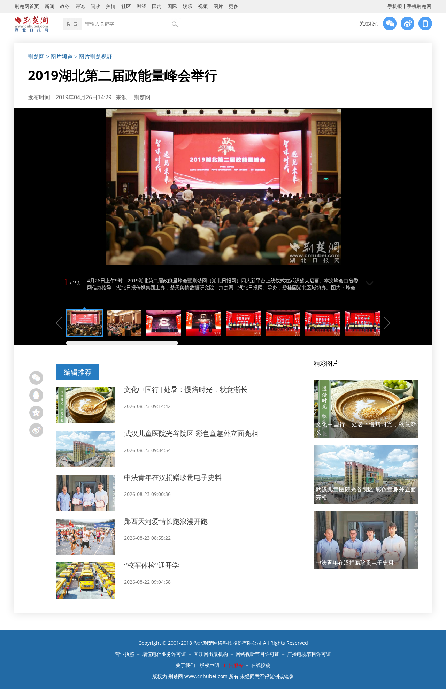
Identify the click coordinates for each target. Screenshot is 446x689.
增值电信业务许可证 (164, 654)
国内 (157, 6)
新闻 (49, 6)
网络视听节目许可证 (257, 654)
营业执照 (124, 654)
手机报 (394, 6)
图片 (218, 6)
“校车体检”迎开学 (151, 565)
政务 (65, 6)
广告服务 (233, 665)
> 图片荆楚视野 (93, 57)
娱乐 (187, 6)
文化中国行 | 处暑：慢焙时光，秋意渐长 (185, 389)
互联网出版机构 (211, 654)
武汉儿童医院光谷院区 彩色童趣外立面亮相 (191, 433)
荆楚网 (36, 57)
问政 (95, 6)
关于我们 (185, 665)
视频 (203, 6)
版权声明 (209, 665)
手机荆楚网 (419, 6)
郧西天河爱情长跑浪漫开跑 (166, 521)
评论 (80, 6)
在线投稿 (260, 665)
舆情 (111, 6)
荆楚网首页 (27, 6)
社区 (126, 6)
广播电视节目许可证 (309, 654)
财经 (141, 6)
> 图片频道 (59, 57)
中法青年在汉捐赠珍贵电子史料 (173, 477)
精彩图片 (326, 363)
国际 (172, 6)
